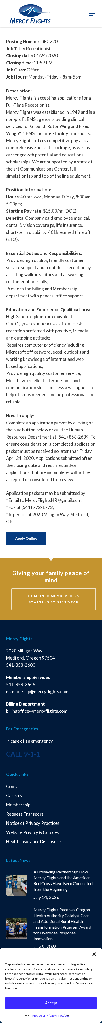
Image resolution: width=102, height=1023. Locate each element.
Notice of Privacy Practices (51, 1015)
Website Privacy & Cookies (32, 832)
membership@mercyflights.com (37, 691)
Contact (14, 786)
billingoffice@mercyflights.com (37, 711)
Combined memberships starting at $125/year (53, 599)
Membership (18, 805)
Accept (51, 1003)
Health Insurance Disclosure (33, 841)
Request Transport (24, 814)
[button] (94, 954)
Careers (14, 795)
